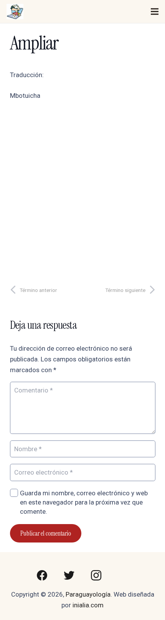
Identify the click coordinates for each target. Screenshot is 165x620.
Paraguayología (88, 594)
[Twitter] (69, 575)
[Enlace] (15, 11)
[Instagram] (95, 575)
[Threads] (122, 575)
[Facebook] (42, 575)
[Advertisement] (82, 189)
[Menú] (154, 11)
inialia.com (88, 605)
